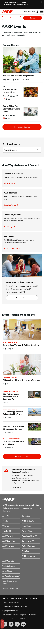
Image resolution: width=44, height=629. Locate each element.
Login (33, 11)
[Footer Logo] (22, 499)
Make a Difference (11, 248)
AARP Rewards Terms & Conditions (14, 606)
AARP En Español (28, 521)
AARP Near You (10, 193)
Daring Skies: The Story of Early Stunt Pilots (11, 109)
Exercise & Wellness (10, 342)
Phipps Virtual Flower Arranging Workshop (21, 380)
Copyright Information (10, 611)
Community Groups (12, 214)
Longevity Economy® (10, 588)
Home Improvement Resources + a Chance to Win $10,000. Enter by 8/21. (15, 3)
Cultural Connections (11, 424)
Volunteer (5, 526)
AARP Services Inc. (28, 556)
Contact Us (26, 516)
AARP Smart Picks (8, 541)
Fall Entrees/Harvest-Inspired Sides (10, 89)
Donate (5, 521)
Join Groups (8, 227)
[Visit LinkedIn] (23, 624)
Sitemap (5, 598)
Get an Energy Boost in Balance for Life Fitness (13, 412)
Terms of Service (31, 598)
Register (27, 11)
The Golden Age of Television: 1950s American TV (11, 396)
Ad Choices (32, 615)
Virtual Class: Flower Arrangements (18, 75)
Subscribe (15, 487)
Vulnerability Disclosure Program (14, 615)
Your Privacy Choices (9, 619)
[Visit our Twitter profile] (11, 624)
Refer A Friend (27, 531)
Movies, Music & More (10, 391)
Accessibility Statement (10, 602)
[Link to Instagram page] (17, 624)
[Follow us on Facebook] (4, 624)
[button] (42, 11)
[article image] (22, 72)
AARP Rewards (7, 536)
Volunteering (10, 236)
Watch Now (8, 183)
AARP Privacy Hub (16, 598)
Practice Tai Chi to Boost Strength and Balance (13, 427)
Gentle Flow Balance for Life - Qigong (13, 442)
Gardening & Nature (10, 377)
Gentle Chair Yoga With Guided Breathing (21, 345)
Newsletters (26, 526)
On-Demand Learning (13, 173)
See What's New (10, 205)
